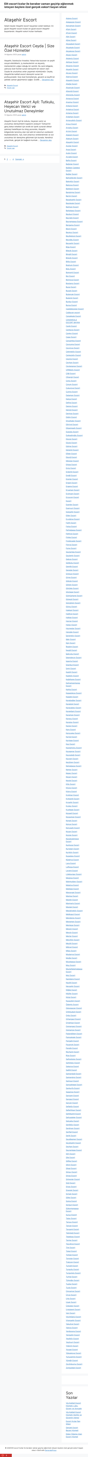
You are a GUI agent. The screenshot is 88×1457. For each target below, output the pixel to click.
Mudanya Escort (73, 954)
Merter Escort (72, 936)
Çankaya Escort (72, 330)
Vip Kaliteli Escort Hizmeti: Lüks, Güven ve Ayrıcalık (74, 1406)
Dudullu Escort (72, 432)
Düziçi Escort (71, 443)
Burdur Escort (72, 302)
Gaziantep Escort (73, 552)
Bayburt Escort (72, 214)
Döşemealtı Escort (74, 428)
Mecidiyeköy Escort (74, 911)
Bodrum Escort (72, 265)
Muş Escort (71, 965)
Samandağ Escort (73, 1074)
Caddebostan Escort (75, 309)
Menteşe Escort (72, 925)
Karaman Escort (73, 715)
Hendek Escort (72, 632)
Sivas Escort (71, 1187)
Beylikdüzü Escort (73, 236)
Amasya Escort (72, 98)
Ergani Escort (71, 483)
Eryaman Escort (72, 490)
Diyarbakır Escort (73, 421)
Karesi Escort (71, 726)
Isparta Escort (72, 661)
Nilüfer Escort (72, 994)
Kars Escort (71, 729)
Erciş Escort (71, 468)
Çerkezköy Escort (73, 355)
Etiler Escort (71, 515)
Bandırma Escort (73, 192)
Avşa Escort (71, 149)
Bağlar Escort (71, 174)
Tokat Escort (71, 1251)
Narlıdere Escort (73, 979)
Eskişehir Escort (73, 512)
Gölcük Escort (72, 581)
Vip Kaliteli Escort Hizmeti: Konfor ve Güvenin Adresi (74, 1415)
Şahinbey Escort (73, 1063)
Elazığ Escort (71, 457)
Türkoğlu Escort (72, 1280)
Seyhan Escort (72, 1147)
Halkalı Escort (72, 617)
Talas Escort (71, 1218)
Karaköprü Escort (73, 711)
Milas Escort (71, 951)
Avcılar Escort (72, 146)
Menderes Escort (73, 918)
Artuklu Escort (72, 128)
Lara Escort (71, 863)
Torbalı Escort (72, 1255)
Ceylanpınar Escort (74, 366)
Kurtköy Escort (72, 852)
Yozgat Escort (72, 1349)
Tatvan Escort (72, 1226)
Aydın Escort (71, 153)
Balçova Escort (72, 185)
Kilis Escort (70, 784)
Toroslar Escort (72, 1258)
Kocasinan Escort (73, 817)
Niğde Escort (71, 990)
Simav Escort (71, 1172)
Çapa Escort (71, 337)
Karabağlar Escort (73, 700)
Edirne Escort (71, 446)
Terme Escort (71, 1240)
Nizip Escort (71, 997)
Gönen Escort (72, 585)
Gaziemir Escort (73, 556)
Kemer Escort (71, 770)
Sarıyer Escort (72, 1103)
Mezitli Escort (71, 943)
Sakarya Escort (72, 1066)
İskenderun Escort (73, 658)
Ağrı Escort (70, 37)
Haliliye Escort (72, 614)
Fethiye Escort (72, 534)
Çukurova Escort (73, 388)
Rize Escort (71, 1055)
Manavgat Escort (73, 892)
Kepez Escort (71, 773)
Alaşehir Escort (72, 80)
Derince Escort (72, 414)
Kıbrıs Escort (71, 791)
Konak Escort (71, 821)
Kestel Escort (71, 780)
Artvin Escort (71, 131)
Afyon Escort (71, 33)
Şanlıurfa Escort (73, 1088)
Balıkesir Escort (72, 189)
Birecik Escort (72, 258)
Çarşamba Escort (73, 341)
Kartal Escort (71, 737)
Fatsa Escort (71, 526)
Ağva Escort (71, 40)
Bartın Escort (71, 196)
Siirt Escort (70, 1154)
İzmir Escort (71, 668)
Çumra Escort (72, 392)
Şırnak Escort (71, 1194)
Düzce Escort (71, 439)
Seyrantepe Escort (74, 1150)
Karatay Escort (72, 722)
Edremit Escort (72, 450)
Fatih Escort (71, 523)
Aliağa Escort (71, 84)
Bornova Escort (72, 280)
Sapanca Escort (72, 1092)
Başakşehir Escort (73, 200)
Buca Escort (71, 287)
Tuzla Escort (71, 1288)
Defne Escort (71, 403)
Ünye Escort (71, 1295)
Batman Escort (72, 207)
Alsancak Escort (73, 88)
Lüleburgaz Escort (74, 874)
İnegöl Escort (71, 650)
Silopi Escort (71, 1168)
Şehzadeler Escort (74, 1117)
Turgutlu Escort (72, 1269)
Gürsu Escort (71, 607)
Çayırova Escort (72, 348)
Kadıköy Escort (72, 676)
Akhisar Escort (72, 62)
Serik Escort (71, 1136)
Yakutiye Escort (72, 1324)
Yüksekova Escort (73, 1353)
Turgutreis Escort (73, 1273)
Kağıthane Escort (73, 679)
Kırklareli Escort (72, 799)
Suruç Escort (71, 1215)
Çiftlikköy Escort (73, 370)
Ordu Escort (71, 1015)
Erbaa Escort (71, 464)
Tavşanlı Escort (72, 1229)
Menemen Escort (73, 922)
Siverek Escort (72, 1190)
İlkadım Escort (72, 647)
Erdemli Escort (72, 472)
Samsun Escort (72, 1081)
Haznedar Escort (73, 628)
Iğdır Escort (71, 639)
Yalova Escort (72, 1328)
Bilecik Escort (71, 251)
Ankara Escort (72, 106)
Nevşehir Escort (73, 986)
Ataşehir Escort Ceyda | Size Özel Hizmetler (29, 48)
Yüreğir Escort (72, 1360)
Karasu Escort (72, 719)
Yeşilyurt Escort (72, 1342)
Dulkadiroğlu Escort (74, 435)
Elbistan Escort (72, 461)
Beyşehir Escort (72, 243)
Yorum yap (11, 88)
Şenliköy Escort (72, 1125)
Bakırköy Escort (72, 181)
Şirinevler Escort (73, 1179)
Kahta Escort (71, 689)
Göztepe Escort (72, 592)
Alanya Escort (72, 77)
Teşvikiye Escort (73, 1244)
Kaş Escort (70, 744)
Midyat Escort (72, 947)
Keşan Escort (71, 777)
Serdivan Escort (73, 1128)
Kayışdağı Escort (73, 755)
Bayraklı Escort (72, 218)
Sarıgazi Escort (72, 1099)
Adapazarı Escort (73, 22)
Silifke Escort (71, 1161)
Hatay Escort (71, 625)
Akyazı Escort (72, 73)
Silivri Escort (71, 1165)
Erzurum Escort (72, 497)
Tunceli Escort (72, 1266)
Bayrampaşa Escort (74, 221)
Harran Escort (72, 621)
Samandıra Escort (73, 1077)
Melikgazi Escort (73, 914)
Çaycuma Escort (73, 344)
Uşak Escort (71, 1302)
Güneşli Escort (72, 599)
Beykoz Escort (72, 232)
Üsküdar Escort (72, 1306)
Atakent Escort (72, 135)
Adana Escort (72, 18)
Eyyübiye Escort (73, 519)
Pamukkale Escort (73, 1037)
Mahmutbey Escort (74, 881)
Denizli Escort (72, 410)
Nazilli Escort (71, 983)
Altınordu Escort (73, 95)
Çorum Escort (72, 384)
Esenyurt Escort (73, 508)
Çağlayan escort (73, 312)
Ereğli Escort (71, 475)
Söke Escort (71, 1197)
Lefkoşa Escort (72, 867)
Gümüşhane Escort (74, 596)
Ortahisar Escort (73, 1023)
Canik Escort (71, 326)
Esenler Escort (72, 505)
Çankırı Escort (72, 333)
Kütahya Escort (72, 860)
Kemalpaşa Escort (73, 766)
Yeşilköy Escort (72, 1339)
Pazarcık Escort (72, 1045)
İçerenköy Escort (73, 636)
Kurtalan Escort (72, 849)
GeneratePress (50, 1450)
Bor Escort (70, 276)
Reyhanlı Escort (72, 1052)
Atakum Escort (72, 139)
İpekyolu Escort (72, 654)
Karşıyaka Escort (73, 733)
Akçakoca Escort (73, 51)
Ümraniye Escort (73, 1291)
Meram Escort (72, 929)
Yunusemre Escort (74, 1357)
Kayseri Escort (72, 759)
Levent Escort (72, 871)
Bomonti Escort (72, 272)
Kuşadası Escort (73, 856)
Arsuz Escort (71, 124)
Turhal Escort (71, 1277)
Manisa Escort (72, 896)
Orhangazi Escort (73, 1019)
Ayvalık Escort (72, 157)
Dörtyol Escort (72, 424)
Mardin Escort (72, 900)
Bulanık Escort (72, 298)
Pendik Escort (72, 1048)
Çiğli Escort (71, 373)
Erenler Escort (72, 479)
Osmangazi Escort (74, 1026)
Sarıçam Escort (72, 1096)
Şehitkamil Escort (73, 1114)
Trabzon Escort (72, 1262)
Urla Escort (70, 1299)
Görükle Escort (72, 588)
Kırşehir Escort (72, 802)
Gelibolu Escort (72, 563)
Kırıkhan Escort (72, 795)
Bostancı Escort (72, 283)
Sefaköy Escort (72, 1106)
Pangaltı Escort (72, 1041)
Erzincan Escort (72, 494)
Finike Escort (71, 537)
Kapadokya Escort (74, 693)
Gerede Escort (72, 570)
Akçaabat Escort (73, 44)
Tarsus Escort (72, 1222)
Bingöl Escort (71, 254)
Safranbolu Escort (73, 1059)
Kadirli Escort (71, 672)
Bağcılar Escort (72, 164)
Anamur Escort (72, 102)
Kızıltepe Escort (72, 810)
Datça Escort (71, 399)
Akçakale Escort (73, 47)
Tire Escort (70, 1248)
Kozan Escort (71, 831)
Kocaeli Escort (72, 813)
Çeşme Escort (72, 359)
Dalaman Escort (73, 395)
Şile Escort (70, 1157)
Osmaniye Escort (73, 1030)
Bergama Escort (73, 225)
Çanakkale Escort (73, 316)
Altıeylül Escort (72, 91)
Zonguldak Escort (73, 1368)
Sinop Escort (71, 1176)
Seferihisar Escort (73, 1110)
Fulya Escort (71, 548)
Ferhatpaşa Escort (74, 530)
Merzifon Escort (72, 940)
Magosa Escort (72, 878)
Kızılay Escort (71, 806)
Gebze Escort (72, 559)
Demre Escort (72, 406)
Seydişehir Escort (73, 1143)
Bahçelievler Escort (74, 178)
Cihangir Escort (72, 377)
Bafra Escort (71, 160)
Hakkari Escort (72, 610)
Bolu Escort (71, 269)
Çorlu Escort (71, 381)
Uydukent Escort (73, 1309)
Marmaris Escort (73, 903)
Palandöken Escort (74, 1034)
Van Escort (70, 1313)
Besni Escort (71, 229)
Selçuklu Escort (72, 1121)
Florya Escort (71, 545)
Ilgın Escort (70, 643)
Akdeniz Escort (72, 58)
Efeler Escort (71, 454)
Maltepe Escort (72, 889)
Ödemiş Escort (72, 1004)
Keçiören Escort (72, 762)
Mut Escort (70, 975)
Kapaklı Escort (72, 697)
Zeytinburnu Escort (74, 1364)
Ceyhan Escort (72, 363)
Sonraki (19, 159)
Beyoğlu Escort (72, 240)
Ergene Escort (72, 486)
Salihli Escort (71, 1070)
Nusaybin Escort (73, 1001)
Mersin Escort (72, 932)
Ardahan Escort (72, 117)
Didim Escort (71, 417)
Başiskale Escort (73, 203)
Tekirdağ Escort (72, 1233)
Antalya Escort (72, 113)
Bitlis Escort (71, 262)
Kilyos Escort (71, 788)
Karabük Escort (72, 704)
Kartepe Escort (72, 740)
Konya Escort (71, 824)
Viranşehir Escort (73, 1320)
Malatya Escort (72, 885)
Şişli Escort (70, 1183)
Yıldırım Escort (72, 1346)
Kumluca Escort (72, 845)
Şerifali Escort (72, 1132)
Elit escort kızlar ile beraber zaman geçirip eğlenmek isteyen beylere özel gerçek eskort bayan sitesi (39, 5)
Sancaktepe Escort (74, 1085)
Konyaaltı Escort (73, 828)
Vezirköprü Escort (73, 1317)
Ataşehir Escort (12, 85)
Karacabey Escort (73, 708)
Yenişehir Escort (73, 1335)
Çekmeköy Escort (73, 352)
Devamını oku (48, 80)
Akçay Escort (71, 55)
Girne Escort (71, 577)
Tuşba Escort (71, 1284)
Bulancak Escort (73, 294)
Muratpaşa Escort (73, 962)
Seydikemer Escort (74, 1139)
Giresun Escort (72, 574)
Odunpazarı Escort (74, 1008)
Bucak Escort (71, 291)
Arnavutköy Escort (74, 120)
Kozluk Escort (71, 835)
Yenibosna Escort (73, 1331)
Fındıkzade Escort (73, 541)
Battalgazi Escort (73, 211)
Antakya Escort (72, 109)
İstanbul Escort (72, 665)
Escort (68, 501)
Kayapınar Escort (73, 751)
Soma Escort (71, 1201)
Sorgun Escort (72, 1205)
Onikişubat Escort (73, 1012)
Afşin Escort (71, 29)
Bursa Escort (71, 305)
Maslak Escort (72, 907)
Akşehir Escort (72, 69)
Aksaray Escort (72, 66)
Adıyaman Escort (73, 26)
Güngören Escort (73, 603)
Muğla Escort (71, 958)
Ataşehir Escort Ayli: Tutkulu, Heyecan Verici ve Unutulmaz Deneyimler (29, 106)
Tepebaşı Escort (73, 1237)
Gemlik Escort (72, 566)
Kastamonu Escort (74, 748)
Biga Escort (71, 247)
